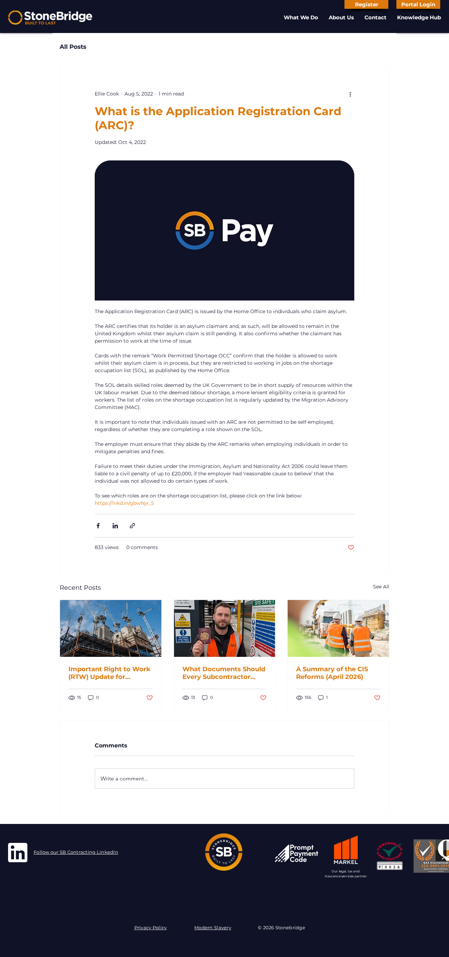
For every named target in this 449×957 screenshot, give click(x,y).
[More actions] (350, 94)
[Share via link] (132, 525)
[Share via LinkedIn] (115, 525)
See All (381, 586)
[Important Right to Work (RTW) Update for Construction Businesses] (110, 628)
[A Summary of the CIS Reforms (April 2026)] (338, 628)
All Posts (73, 46)
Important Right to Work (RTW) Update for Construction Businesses (109, 673)
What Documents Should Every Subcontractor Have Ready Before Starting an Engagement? (223, 673)
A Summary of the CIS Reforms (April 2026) (332, 673)
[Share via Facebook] (98, 525)
